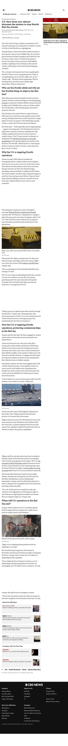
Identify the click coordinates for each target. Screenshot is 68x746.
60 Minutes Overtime (9, 14)
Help (25, 715)
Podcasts (4, 710)
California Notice (51, 694)
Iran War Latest (6, 694)
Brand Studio (6, 715)
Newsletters (5, 708)
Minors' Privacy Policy (52, 701)
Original (34, 14)
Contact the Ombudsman (31, 721)
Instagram (27, 696)
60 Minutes (48, 14)
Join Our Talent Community (32, 713)
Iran (6, 669)
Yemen (24, 669)
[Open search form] (63, 10)
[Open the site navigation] (13, 10)
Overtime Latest (25, 14)
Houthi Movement (15, 669)
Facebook (27, 694)
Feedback (27, 718)
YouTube (26, 691)
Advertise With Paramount (32, 710)
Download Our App (8, 713)
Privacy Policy (50, 691)
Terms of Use (50, 699)
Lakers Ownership (7, 699)
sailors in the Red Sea (30, 263)
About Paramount (29, 708)
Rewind (40, 14)
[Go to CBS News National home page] (34, 10)
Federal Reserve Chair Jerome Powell (22, 212)
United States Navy (34, 669)
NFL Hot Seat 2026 (8, 696)
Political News (6, 691)
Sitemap (4, 718)
